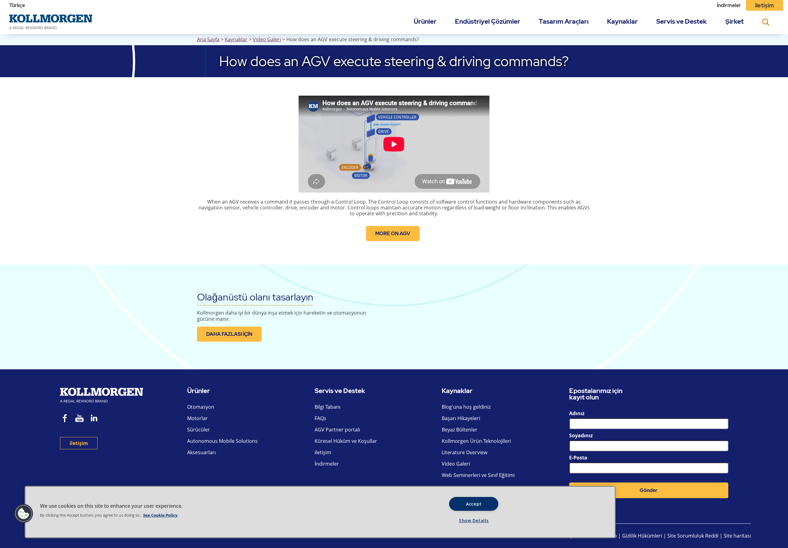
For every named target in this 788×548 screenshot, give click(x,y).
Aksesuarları (201, 452)
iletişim (764, 5)
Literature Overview (464, 452)
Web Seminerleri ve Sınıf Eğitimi (478, 475)
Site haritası (737, 535)
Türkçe (17, 5)
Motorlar (197, 418)
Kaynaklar (622, 21)
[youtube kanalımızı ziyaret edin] (79, 419)
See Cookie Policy (160, 515)
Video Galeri (267, 39)
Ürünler (425, 21)
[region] (320, 512)
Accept (473, 504)
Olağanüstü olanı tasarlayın (255, 297)
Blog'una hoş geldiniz (466, 406)
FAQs (320, 418)
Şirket (734, 21)
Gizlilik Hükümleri (642, 535)
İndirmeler (729, 5)
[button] (24, 513)
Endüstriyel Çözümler (487, 21)
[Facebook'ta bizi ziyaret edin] (65, 419)
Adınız (577, 413)
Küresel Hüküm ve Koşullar (346, 441)
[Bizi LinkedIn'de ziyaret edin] (96, 419)
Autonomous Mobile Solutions (222, 441)
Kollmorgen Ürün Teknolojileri (476, 441)
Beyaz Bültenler (459, 429)
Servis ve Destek (681, 21)
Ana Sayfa (208, 39)
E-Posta (578, 457)
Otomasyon (200, 406)
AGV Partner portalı (337, 429)
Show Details (474, 520)
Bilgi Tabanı (327, 406)
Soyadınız (581, 435)
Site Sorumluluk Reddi (692, 535)
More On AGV (392, 233)
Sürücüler (198, 429)
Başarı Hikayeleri (461, 418)
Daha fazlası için (229, 334)
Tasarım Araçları (564, 21)
